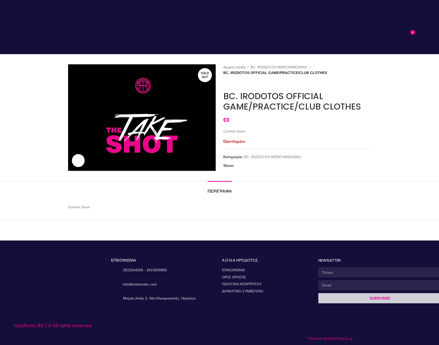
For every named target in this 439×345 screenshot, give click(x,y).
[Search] (398, 32)
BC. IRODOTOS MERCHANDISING (278, 67)
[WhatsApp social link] (243, 165)
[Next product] (236, 83)
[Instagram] (324, 325)
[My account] (422, 32)
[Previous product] (225, 83)
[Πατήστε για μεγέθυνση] (78, 160)
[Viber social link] (255, 165)
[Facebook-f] (313, 325)
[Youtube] (336, 325)
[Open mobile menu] (67, 32)
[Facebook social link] (237, 165)
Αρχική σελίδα (234, 67)
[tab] (220, 189)
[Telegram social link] (249, 165)
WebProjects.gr (340, 338)
